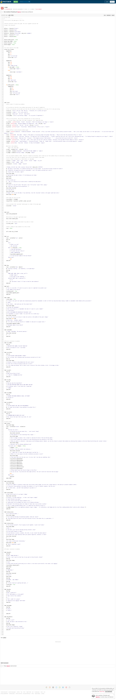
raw (104, 15)
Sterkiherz (8, 9)
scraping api (37, 692)
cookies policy (12, 693)
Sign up (112, 1)
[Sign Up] (93, 696)
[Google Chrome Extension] (46, 687)
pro (44, 692)
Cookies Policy (101, 691)
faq (21, 692)
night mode (28, 692)
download (108, 15)
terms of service (19, 693)
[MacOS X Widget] (63, 687)
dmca (33, 693)
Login (107, 1)
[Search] (29, 2)
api (32, 692)
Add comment (39, 9)
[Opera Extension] (66, 687)
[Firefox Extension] (50, 687)
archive (18, 692)
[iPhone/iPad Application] (53, 687)
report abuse (37, 693)
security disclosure (26, 693)
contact (42, 693)
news (42, 692)
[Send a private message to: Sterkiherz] (11, 9)
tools (24, 692)
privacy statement (4, 693)
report (113, 15)
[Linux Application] (69, 687)
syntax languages (12, 692)
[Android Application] (59, 687)
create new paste (4, 692)
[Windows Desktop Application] (56, 687)
